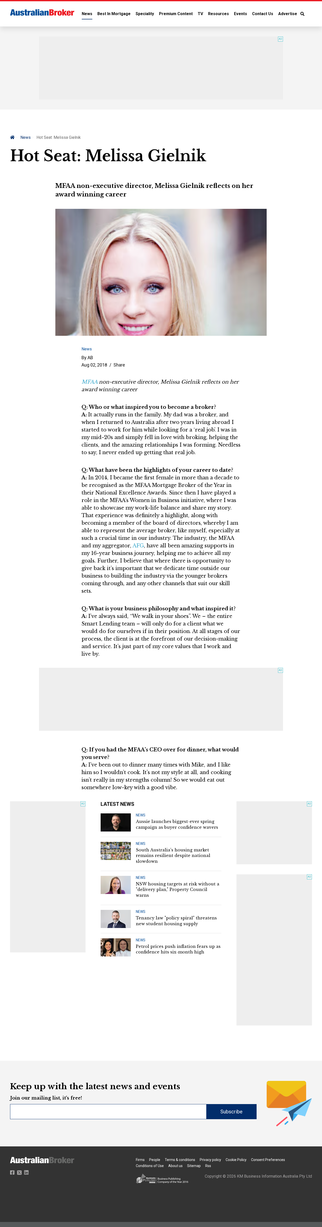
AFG (138, 546)
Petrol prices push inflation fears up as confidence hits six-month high (178, 949)
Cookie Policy (236, 1160)
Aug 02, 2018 (94, 365)
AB (90, 357)
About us (175, 1166)
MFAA (89, 382)
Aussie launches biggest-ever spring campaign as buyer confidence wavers (177, 824)
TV (200, 13)
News (87, 13)
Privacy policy (210, 1160)
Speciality (145, 13)
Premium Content (176, 13)
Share (119, 365)
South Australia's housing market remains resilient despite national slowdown (173, 855)
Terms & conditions (180, 1160)
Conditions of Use (150, 1166)
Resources (218, 13)
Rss (208, 1166)
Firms (140, 1160)
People (154, 1160)
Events (240, 13)
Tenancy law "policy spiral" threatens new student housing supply (176, 920)
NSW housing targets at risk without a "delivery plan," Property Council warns (177, 889)
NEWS (140, 815)
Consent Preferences (268, 1160)
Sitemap (194, 1166)
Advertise (287, 13)
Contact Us (262, 13)
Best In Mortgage (114, 13)
